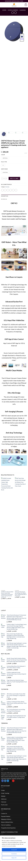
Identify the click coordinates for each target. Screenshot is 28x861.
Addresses (3, 799)
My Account (4, 804)
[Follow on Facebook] (2, 781)
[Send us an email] (10, 781)
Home (4, 10)
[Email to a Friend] (10, 190)
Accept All (14, 849)
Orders (3, 790)
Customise (14, 853)
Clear (25, 153)
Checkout (3, 802)
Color (3, 154)
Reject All (14, 857)
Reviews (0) (4, 199)
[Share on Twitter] (8, 190)
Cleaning (22, 10)
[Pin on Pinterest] (13, 190)
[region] (14, 848)
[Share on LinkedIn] (16, 190)
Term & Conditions (6, 825)
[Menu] (2, 5)
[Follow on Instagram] (5, 781)
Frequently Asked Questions (8, 828)
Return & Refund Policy (7, 822)
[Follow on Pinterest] (13, 781)
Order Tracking (5, 793)
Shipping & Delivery (6, 819)
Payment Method (5, 816)
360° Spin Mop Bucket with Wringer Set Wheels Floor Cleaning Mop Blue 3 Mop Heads (21, 593)
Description (4, 196)
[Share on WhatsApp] (2, 190)
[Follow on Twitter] (8, 781)
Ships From (4, 169)
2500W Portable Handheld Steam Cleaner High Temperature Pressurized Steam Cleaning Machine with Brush (7, 594)
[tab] (14, 196)
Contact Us (4, 813)
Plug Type (4, 161)
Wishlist (3, 796)
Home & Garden (13, 10)
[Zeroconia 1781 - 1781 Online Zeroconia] (14, 4)
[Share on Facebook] (5, 190)
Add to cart (14, 178)
